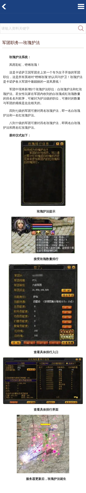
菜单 (81, 6)
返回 (4, 6)
